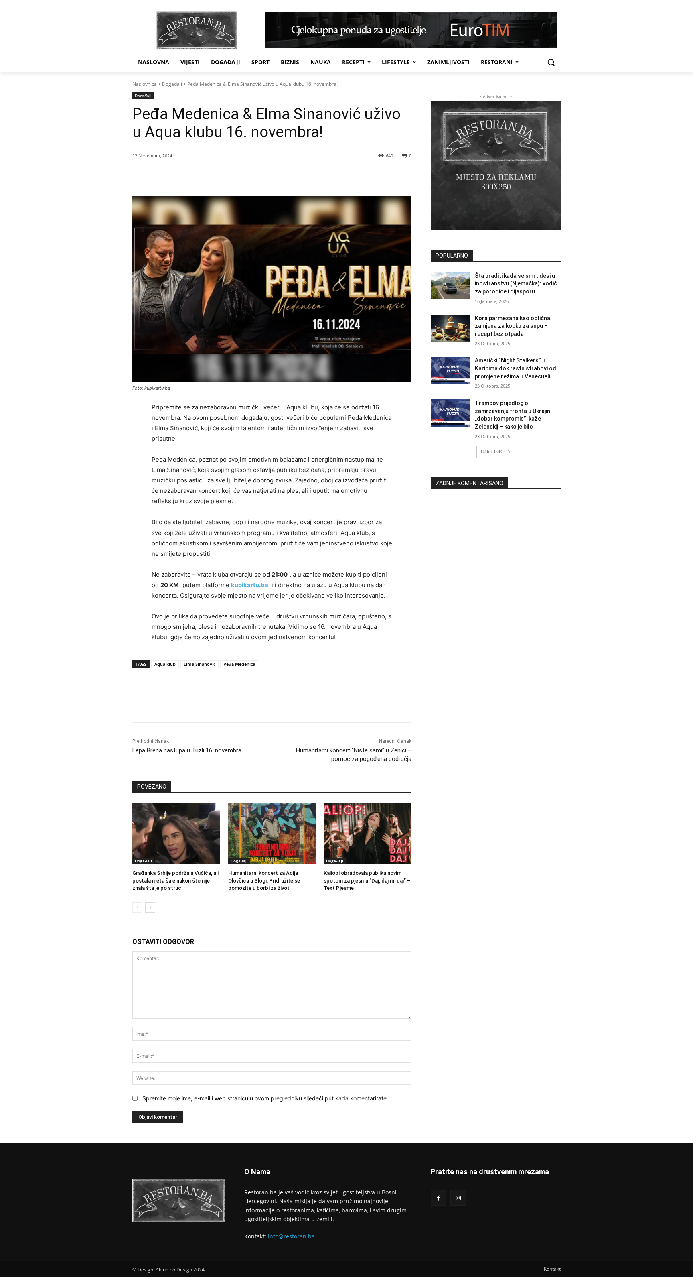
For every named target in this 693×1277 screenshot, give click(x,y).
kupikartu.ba (249, 585)
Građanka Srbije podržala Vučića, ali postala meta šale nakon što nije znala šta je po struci (175, 880)
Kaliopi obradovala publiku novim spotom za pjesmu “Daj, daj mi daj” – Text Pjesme (367, 880)
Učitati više (493, 451)
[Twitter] (207, 176)
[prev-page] (137, 907)
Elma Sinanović (199, 664)
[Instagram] (458, 1198)
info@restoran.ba (291, 1236)
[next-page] (150, 907)
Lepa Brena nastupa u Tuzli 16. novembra (186, 750)
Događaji (172, 84)
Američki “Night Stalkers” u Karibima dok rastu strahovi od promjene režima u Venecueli (515, 368)
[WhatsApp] (226, 176)
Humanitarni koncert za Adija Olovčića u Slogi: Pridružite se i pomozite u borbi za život (265, 880)
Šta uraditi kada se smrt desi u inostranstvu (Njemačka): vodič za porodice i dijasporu (516, 283)
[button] (551, 62)
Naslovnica (144, 84)
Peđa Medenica (239, 664)
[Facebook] (189, 176)
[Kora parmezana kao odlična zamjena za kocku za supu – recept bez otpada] (450, 328)
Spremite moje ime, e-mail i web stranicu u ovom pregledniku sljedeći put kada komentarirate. (265, 1098)
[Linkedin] (244, 176)
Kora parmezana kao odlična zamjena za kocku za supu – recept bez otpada (512, 326)
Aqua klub (165, 664)
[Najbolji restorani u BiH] (196, 30)
